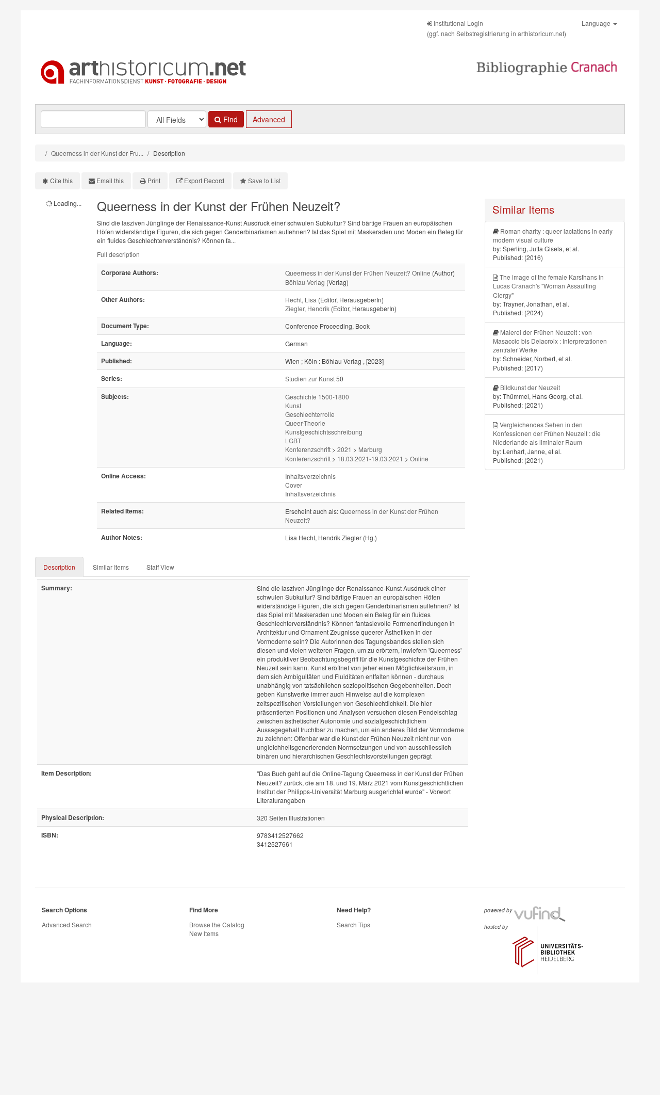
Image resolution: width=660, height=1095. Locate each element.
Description (59, 566)
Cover (293, 484)
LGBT (293, 440)
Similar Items (111, 566)
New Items (204, 933)
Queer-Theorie (305, 422)
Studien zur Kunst (310, 378)
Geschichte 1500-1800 (317, 396)
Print (153, 180)
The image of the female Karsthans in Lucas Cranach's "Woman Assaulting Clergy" (548, 285)
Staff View (160, 566)
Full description (118, 254)
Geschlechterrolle (310, 414)
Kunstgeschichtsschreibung (323, 431)
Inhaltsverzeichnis (310, 476)
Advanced (269, 119)
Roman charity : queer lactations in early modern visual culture (553, 235)
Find (229, 119)
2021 (344, 449)
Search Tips (353, 924)
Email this (110, 180)
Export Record (204, 180)
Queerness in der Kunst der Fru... (97, 153)
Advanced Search (67, 924)
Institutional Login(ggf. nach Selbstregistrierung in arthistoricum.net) (496, 28)
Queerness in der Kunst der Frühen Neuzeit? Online (358, 272)
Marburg (370, 449)
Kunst (293, 405)
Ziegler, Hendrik (307, 308)
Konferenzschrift (308, 449)
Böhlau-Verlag (305, 282)
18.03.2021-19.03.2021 (370, 458)
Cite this (61, 180)
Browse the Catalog (216, 924)
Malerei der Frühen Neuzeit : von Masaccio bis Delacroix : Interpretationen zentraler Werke (550, 341)
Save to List (264, 180)
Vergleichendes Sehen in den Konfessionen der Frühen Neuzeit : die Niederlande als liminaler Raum (547, 433)
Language (597, 23)
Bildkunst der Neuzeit (530, 387)
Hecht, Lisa (301, 299)
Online (419, 458)
